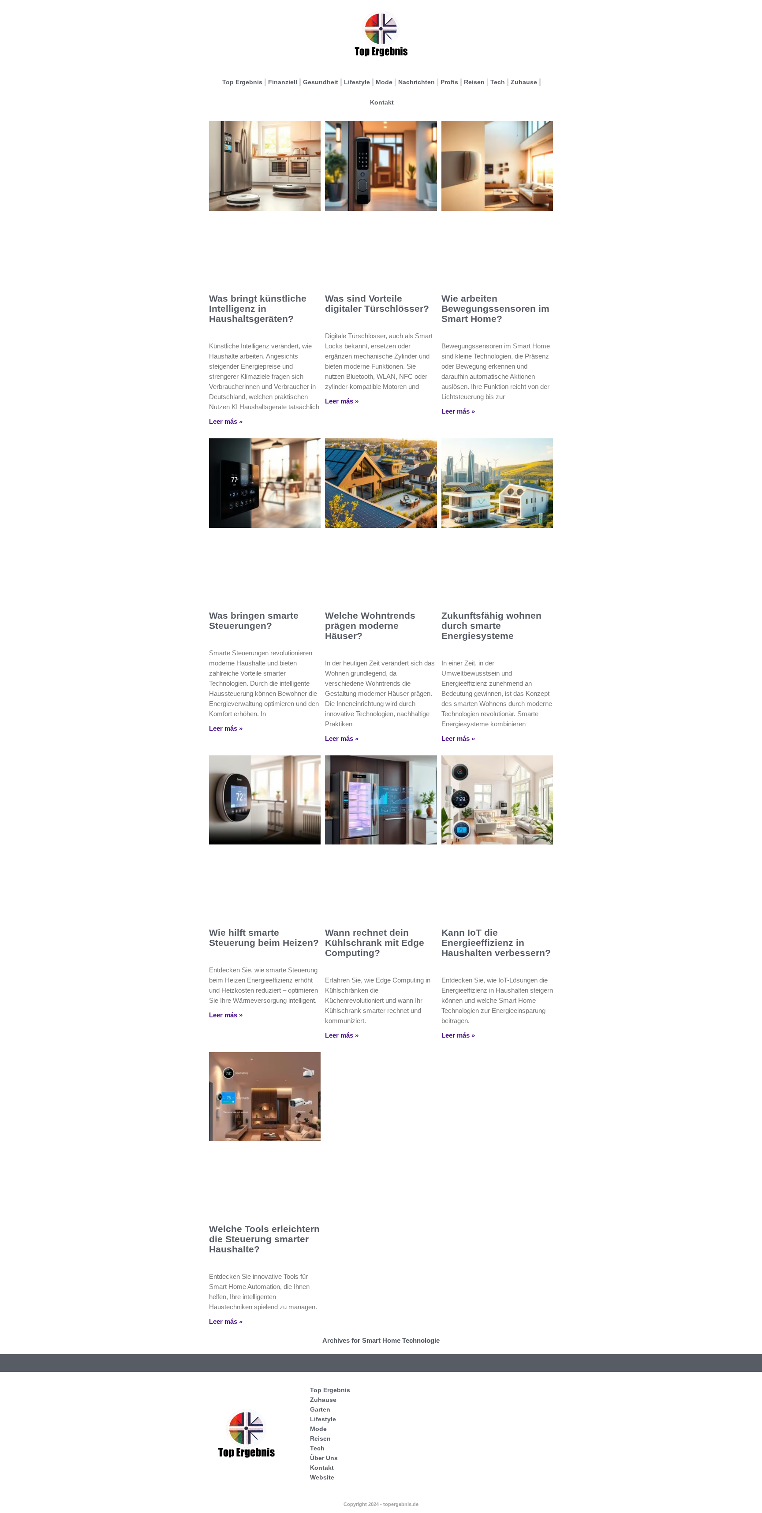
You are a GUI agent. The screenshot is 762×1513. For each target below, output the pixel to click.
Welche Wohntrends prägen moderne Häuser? (370, 625)
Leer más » (226, 421)
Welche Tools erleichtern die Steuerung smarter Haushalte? (264, 1239)
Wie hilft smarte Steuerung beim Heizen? (264, 937)
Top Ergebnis (242, 82)
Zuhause (524, 82)
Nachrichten (416, 82)
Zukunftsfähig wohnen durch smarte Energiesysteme (491, 625)
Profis (449, 82)
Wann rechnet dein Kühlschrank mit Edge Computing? (374, 942)
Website (322, 1477)
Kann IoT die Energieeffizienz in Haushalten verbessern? (496, 942)
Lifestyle (357, 82)
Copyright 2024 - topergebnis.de (381, 1504)
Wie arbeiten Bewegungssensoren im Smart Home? (495, 308)
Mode (384, 82)
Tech (497, 82)
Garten (320, 1409)
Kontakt (382, 102)
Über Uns (324, 1457)
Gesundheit (320, 82)
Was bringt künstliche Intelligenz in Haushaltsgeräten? (257, 308)
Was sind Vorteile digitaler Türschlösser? (377, 303)
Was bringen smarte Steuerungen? (254, 620)
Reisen (474, 82)
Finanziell (282, 82)
